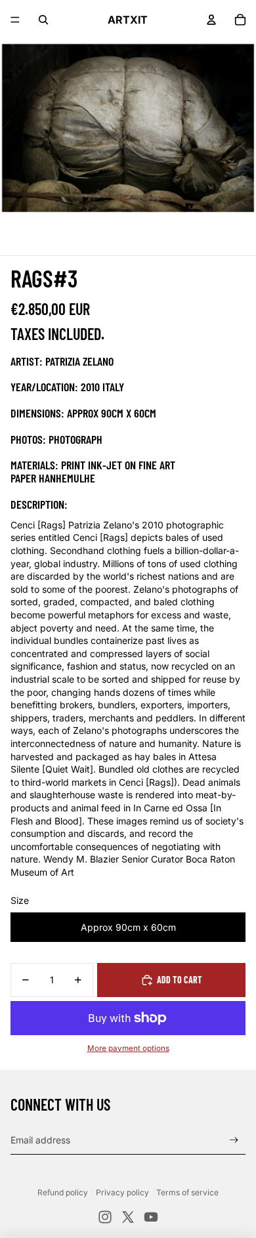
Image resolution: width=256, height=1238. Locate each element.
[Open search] (43, 19)
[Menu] (15, 20)
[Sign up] (234, 1139)
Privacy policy (122, 1192)
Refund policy (62, 1192)
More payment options (128, 1048)
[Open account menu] (211, 19)
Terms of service (187, 1192)
